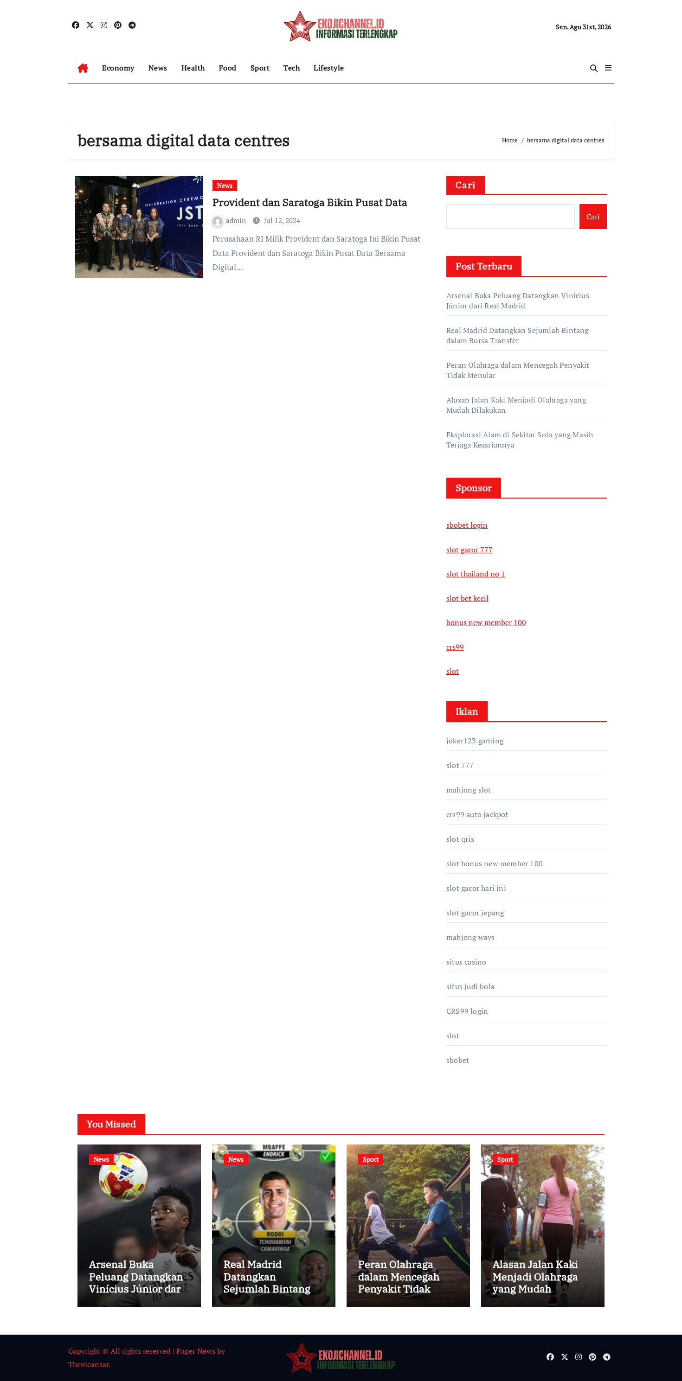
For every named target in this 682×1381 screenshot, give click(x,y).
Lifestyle (329, 68)
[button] (608, 67)
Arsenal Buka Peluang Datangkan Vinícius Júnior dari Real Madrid (517, 300)
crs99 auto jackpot (477, 814)
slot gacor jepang (475, 913)
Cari (466, 185)
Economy (118, 68)
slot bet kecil (467, 598)
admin (237, 220)
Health (193, 68)
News (157, 68)
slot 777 (460, 765)
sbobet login (467, 525)
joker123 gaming (474, 740)
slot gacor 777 (469, 549)
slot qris (460, 839)
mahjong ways (470, 937)
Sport (260, 68)
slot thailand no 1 (475, 574)
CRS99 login (467, 1011)
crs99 (455, 647)
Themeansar (88, 1364)
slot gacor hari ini (476, 888)
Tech (291, 68)
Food (228, 68)
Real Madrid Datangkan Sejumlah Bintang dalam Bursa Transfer (517, 335)
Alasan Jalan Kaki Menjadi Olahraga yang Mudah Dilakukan (535, 1282)
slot (452, 671)
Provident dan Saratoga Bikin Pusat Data (309, 202)
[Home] (83, 68)
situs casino (466, 962)
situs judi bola (470, 986)
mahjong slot (468, 790)
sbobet (457, 1060)
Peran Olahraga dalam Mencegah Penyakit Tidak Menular (399, 1282)
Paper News (195, 1351)
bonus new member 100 (486, 622)
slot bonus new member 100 (494, 863)
